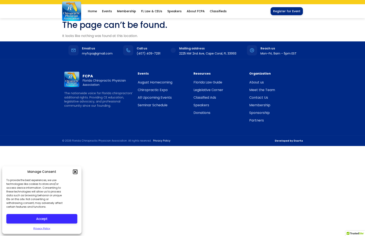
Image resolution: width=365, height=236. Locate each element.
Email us (88, 48)
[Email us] (73, 50)
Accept (42, 219)
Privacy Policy (41, 228)
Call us (142, 48)
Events (107, 11)
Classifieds (218, 11)
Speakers (174, 11)
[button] (75, 172)
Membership (126, 11)
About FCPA (196, 11)
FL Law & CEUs (151, 11)
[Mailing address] (173, 50)
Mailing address (192, 48)
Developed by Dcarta (289, 140)
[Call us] (128, 50)
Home (92, 11)
